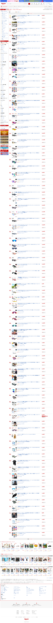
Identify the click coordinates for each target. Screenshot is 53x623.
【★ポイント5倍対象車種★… (49, 573)
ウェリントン (2, 86)
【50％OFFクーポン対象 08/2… (13, 562)
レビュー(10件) (22, 30)
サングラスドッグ (20, 404)
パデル (2, 26)
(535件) (22, 564)
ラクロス (3, 31)
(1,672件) (50, 575)
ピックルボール (4, 25)
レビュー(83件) (22, 43)
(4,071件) (41, 575)
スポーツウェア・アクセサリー (5, 12)
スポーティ (2, 54)
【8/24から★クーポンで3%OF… (45, 562)
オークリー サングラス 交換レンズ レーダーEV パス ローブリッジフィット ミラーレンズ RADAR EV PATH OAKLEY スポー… (29, 487)
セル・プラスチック (3, 62)
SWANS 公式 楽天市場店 (20, 115)
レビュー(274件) (22, 344)
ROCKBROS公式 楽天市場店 (21, 332)
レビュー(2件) (22, 161)
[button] (34, 4)
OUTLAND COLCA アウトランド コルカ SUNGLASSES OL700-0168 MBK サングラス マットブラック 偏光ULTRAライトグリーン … (29, 290)
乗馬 (2, 38)
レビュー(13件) (22, 82)
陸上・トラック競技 (4, 20)
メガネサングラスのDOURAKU (21, 246)
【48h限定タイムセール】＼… (36, 562)
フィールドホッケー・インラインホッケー (5, 35)
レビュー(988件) (22, 17)
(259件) (45, 564)
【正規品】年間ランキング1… (3, 548)
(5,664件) (4, 575)
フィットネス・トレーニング (5, 19)
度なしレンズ (2, 47)
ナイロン (2, 91)
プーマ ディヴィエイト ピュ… (17, 548)
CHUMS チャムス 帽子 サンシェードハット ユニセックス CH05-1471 (26, 434)
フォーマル (2, 59)
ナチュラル (2, 57)
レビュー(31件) (22, 521)
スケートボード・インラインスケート (5, 34)
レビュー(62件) (22, 449)
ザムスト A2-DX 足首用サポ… (26, 562)
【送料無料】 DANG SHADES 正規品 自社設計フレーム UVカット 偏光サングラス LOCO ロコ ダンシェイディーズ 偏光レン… (29, 506)
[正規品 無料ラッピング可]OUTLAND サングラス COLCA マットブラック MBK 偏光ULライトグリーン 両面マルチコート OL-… (29, 336)
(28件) (50, 564)
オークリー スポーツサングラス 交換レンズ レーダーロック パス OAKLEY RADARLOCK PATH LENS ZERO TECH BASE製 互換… (29, 441)
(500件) (36, 564)
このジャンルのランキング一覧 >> (48, 8)
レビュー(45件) (22, 488)
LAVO (18, 509)
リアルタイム (23, 6)
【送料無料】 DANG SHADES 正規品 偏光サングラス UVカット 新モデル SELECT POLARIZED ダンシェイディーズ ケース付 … (29, 467)
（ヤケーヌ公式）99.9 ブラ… (17, 562)
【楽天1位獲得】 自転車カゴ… (36, 573)
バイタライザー (19, 56)
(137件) (13, 564)
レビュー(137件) (22, 298)
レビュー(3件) (22, 462)
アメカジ (2, 60)
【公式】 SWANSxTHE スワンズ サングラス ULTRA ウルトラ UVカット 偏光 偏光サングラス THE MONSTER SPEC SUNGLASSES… (29, 114)
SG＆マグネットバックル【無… (45, 573)
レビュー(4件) (22, 514)
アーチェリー (3, 37)
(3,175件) (36, 575)
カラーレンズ (2, 46)
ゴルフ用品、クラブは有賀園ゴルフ (21, 141)
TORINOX (19, 31)
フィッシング (3, 16)
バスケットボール (4, 27)
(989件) (32, 564)
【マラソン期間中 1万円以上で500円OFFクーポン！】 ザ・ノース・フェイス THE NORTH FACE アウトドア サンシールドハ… (29, 461)
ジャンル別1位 (27, 6)
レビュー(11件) (22, 305)
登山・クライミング (4, 15)
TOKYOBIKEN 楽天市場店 (20, 378)
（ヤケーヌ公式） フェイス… (3, 562)
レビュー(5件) (22, 429)
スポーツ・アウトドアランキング (15, 9)
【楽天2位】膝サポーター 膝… (49, 562)
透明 (1, 77)
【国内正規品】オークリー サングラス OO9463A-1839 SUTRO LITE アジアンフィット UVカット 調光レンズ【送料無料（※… (28, 199)
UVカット (17, 8)
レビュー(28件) (22, 69)
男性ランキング (15, 6)
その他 (2, 39)
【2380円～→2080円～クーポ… (4, 573)
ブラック (2, 69)
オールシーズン (3, 79)
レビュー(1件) (22, 226)
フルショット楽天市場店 (20, 213)
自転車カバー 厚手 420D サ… (31, 573)
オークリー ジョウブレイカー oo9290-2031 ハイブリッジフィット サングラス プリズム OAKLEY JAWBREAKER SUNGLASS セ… (28, 120)
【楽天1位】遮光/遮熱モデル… (45, 548)
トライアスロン (4, 14)
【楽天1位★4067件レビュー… (40, 573)
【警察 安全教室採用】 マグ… (17, 573)
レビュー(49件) (22, 390)
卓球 (2, 29)
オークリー (2, 50)
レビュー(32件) (22, 370)
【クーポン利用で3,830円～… (26, 548)
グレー (2, 70)
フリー (2, 101)
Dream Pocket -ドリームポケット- (21, 233)
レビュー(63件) (22, 102)
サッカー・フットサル (4, 24)
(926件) (9, 575)
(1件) (27, 564)
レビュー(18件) (22, 364)
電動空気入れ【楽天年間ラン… (12, 574)
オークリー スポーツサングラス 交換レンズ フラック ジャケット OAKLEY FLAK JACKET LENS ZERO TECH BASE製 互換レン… (29, 173)
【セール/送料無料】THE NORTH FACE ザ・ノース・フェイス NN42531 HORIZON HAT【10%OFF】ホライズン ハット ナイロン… (28, 480)
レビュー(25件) (22, 272)
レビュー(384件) (22, 416)
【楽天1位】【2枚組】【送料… (22, 562)
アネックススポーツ (20, 259)
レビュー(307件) (22, 285)
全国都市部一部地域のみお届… (12, 548)
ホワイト (2, 71)
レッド (2, 72)
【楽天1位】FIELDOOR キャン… (31, 548)
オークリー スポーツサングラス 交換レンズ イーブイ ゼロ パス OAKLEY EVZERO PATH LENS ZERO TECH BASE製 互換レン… (29, 349)
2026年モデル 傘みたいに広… (40, 548)
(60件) (31, 575)
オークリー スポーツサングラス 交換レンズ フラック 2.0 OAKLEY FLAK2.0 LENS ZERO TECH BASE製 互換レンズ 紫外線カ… (29, 389)
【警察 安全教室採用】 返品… (26, 573)
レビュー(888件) (22, 377)
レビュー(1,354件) (22, 154)
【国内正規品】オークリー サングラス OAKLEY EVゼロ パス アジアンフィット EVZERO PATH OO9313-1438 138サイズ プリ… (29, 192)
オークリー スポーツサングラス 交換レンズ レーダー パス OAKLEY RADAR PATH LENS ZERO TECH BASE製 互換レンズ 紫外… (29, 447)
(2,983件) (46, 575)
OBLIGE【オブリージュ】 (20, 77)
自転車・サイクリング (4, 13)
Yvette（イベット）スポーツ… (40, 562)
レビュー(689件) (22, 403)
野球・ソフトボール (4, 23)
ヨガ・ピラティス (4, 21)
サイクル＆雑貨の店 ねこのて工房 (21, 345)
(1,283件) (23, 575)
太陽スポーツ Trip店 (20, 435)
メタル (2, 63)
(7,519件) (4, 564)
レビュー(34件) (22, 174)
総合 (1, 10)
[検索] (29, 4)
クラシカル (2, 58)
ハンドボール (3, 28)
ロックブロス (2, 51)
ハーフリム (2, 66)
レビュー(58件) (22, 357)
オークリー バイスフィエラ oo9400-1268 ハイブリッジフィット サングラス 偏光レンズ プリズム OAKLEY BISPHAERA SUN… (28, 127)
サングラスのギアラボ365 (20, 90)
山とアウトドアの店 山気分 (20, 463)
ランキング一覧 (3, 128)
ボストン (2, 87)
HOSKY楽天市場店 (20, 476)
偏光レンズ (2, 45)
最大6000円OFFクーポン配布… (22, 548)
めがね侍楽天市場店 (20, 365)
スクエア (2, 85)
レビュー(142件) (22, 89)
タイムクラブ (19, 200)
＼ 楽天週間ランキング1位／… (8, 573)
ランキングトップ (11, 6)
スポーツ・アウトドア (13, 8)
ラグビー (3, 32)
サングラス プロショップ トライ (21, 18)
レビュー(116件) (22, 475)
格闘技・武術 (3, 36)
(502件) (18, 564)
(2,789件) (14, 575)
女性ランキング (19, 6)
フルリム (2, 65)
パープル (2, 76)
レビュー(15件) (22, 318)
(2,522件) (41, 564)
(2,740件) (27, 575)
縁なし (2, 67)
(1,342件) (9, 564)
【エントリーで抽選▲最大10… (35, 548)
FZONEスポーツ (19, 187)
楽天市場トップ (2, 8)
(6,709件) (18, 575)
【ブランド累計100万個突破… (8, 548)
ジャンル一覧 (45, 6)
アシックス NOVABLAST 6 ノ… (49, 548)
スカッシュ (3, 30)
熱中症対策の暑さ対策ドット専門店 (21, 103)
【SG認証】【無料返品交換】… (22, 573)
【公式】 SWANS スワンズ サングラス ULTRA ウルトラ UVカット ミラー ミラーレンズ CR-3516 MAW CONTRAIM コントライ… (29, 107)
